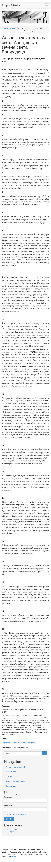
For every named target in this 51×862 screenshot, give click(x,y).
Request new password (17, 814)
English (11, 831)
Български (13, 829)
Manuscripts (14, 28)
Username (8, 797)
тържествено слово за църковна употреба (18, 742)
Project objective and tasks (16, 767)
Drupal (13, 856)
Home (6, 28)
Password (8, 805)
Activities (9, 776)
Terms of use (11, 786)
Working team (11, 772)
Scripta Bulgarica (11, 5)
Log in (9, 818)
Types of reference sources (16, 781)
